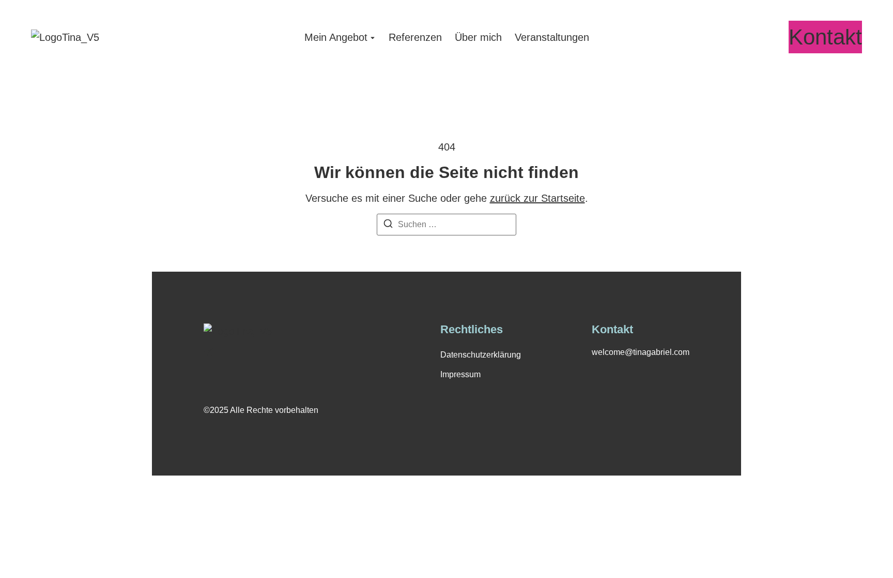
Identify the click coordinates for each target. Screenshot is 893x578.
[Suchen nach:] (446, 224)
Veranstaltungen (552, 37)
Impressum (460, 374)
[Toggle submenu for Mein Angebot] (371, 37)
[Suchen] (388, 225)
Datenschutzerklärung (480, 354)
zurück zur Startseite (537, 198)
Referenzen (415, 37)
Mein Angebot (335, 37)
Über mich (478, 37)
